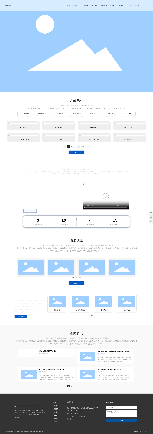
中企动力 (32, 431)
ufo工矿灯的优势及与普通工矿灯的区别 (51, 369)
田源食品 (57, 310)
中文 (136, 5)
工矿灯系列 (59, 113)
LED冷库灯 (59, 139)
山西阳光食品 (80, 310)
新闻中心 (55, 415)
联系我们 (55, 421)
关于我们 (55, 412)
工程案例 (55, 409)
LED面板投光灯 (129, 139)
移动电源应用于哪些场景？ (47, 351)
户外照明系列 (76, 113)
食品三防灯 (59, 127)
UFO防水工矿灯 (94, 139)
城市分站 (17, 418)
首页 (54, 402)
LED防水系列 (24, 113)
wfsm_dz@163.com (78, 416)
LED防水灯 (94, 127)
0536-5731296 (76, 411)
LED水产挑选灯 (129, 127)
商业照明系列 (42, 113)
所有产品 (128, 113)
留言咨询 (55, 418)
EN (139, 5)
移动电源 (23, 127)
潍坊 (37, 431)
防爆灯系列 (111, 113)
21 (84, 386)
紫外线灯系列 (94, 113)
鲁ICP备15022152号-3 (140, 432)
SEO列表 (41, 431)
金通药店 (103, 310)
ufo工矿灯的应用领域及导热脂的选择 (109, 369)
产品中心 (55, 406)
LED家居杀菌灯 (23, 139)
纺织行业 (127, 310)
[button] (72, 277)
